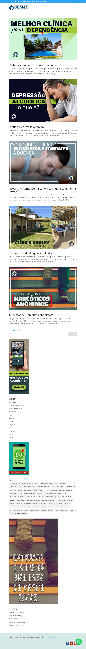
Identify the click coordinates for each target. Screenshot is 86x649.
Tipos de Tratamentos (16, 612)
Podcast (11, 431)
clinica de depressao (51, 490)
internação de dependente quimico (20, 507)
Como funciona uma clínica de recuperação (58, 497)
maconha (51, 507)
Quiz (10, 434)
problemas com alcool (16, 510)
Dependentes (61, 500)
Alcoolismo (12, 402)
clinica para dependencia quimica (57, 493)
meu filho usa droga (62, 507)
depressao (70, 500)
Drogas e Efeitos (14, 619)
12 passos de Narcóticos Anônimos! (31, 315)
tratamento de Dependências (18, 513)
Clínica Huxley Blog (30, 497)
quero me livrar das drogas (49, 510)
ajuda (36, 483)
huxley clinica (58, 503)
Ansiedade (60, 487)
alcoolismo (63, 483)
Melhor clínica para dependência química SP (36, 65)
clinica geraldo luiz (29, 493)
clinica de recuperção (15, 493)
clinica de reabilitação (65, 490)
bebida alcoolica (71, 487)
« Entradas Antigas (15, 330)
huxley (50, 503)
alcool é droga (13, 487)
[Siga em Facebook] (67, 643)
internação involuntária (39, 507)
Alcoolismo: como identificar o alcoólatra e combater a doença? (42, 190)
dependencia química (33, 500)
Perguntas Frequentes (16, 625)
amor (53, 487)
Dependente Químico (16, 408)
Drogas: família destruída (23, 503)
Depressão (12, 412)
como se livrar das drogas (17, 500)
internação (67, 503)
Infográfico (12, 425)
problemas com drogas (32, 510)
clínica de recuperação (16, 497)
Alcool (56, 483)
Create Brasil (50, 637)
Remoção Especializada (17, 622)
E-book (11, 421)
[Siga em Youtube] (71, 643)
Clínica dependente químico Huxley (31, 253)
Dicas (10, 415)
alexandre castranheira (43, 487)
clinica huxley (41, 493)
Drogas (11, 418)
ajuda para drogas (46, 483)
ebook (35, 503)
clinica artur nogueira (15, 490)
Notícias (11, 428)
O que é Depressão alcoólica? (27, 127)
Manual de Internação (16, 616)
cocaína (40, 497)
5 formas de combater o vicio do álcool (21, 483)
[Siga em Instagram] (75, 643)
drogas (11, 503)
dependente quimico (48, 500)
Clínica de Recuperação (16, 405)
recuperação (63, 510)
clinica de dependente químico (33, 490)
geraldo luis (42, 503)
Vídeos (11, 438)
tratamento (73, 510)
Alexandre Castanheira (27, 487)
